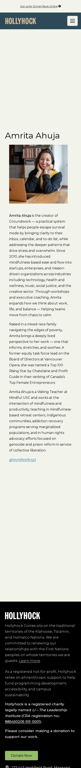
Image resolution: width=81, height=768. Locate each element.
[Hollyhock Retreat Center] (20, 21)
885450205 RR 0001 (22, 722)
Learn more (29, 661)
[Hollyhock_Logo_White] (22, 615)
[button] (72, 21)
